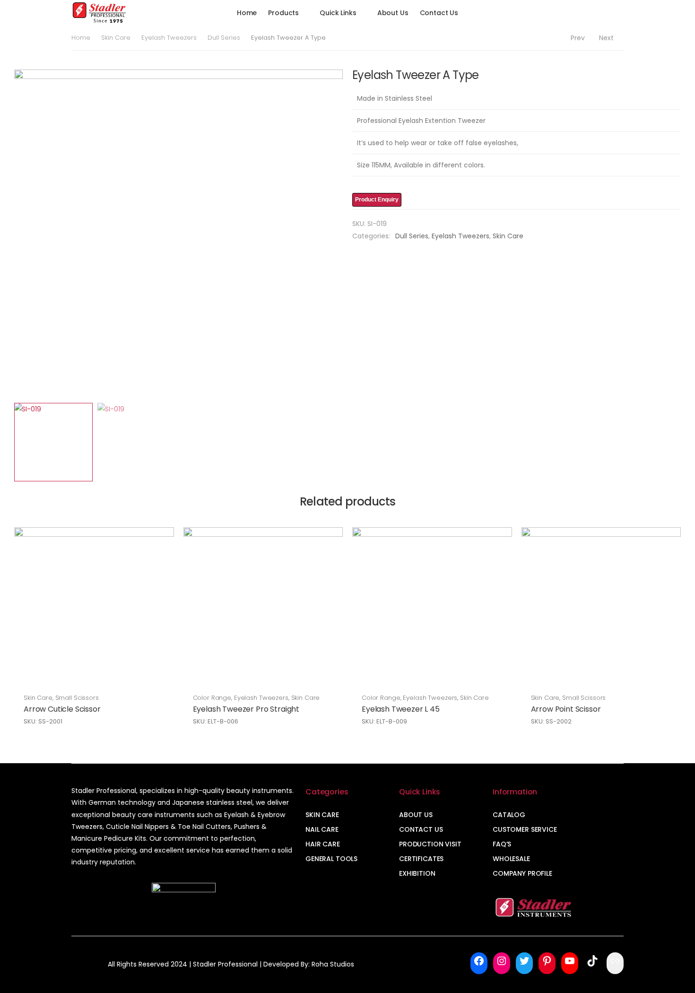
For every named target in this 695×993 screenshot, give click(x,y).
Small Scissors (77, 697)
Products (283, 12)
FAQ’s (502, 844)
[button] (599, 13)
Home (247, 12)
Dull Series (224, 37)
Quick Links (338, 12)
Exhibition (417, 873)
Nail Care (322, 829)
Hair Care (322, 844)
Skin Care (115, 37)
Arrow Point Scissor (566, 709)
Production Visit (430, 844)
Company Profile (522, 873)
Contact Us (439, 12)
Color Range (212, 697)
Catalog (509, 814)
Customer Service (525, 829)
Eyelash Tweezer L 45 (401, 709)
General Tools (331, 858)
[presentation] (13, 234)
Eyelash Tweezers (169, 37)
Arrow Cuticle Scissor (62, 709)
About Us (392, 12)
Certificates (421, 858)
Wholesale (511, 858)
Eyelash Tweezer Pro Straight (246, 709)
